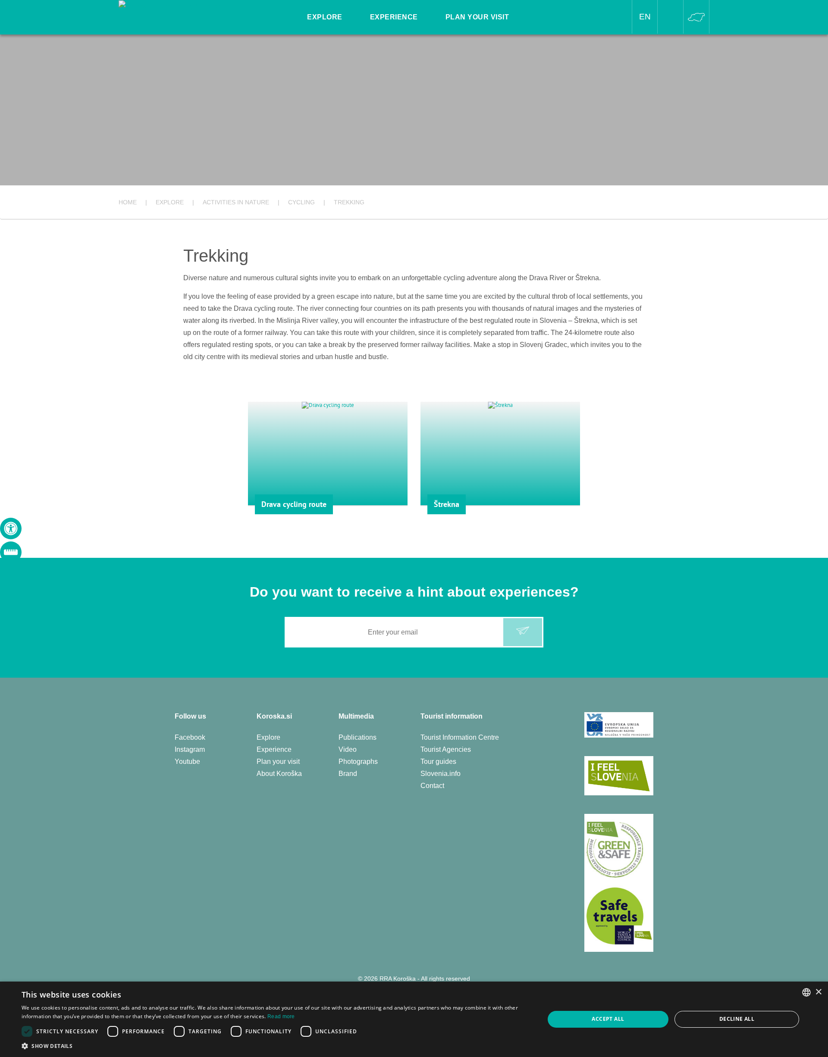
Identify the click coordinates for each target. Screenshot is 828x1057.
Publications (357, 737)
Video (348, 749)
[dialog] (414, 1019)
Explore (268, 737)
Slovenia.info (440, 773)
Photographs (358, 761)
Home (128, 202)
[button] (275, 1046)
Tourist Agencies (445, 749)
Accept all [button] (608, 1019)
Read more (281, 1016)
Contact (432, 785)
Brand (348, 773)
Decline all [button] (736, 1019)
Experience (274, 749)
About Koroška (279, 773)
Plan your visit (278, 761)
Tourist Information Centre (459, 737)
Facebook (190, 737)
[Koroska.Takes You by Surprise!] (171, 5)
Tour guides (438, 761)
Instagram (190, 749)
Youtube (187, 761)
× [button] (818, 992)
